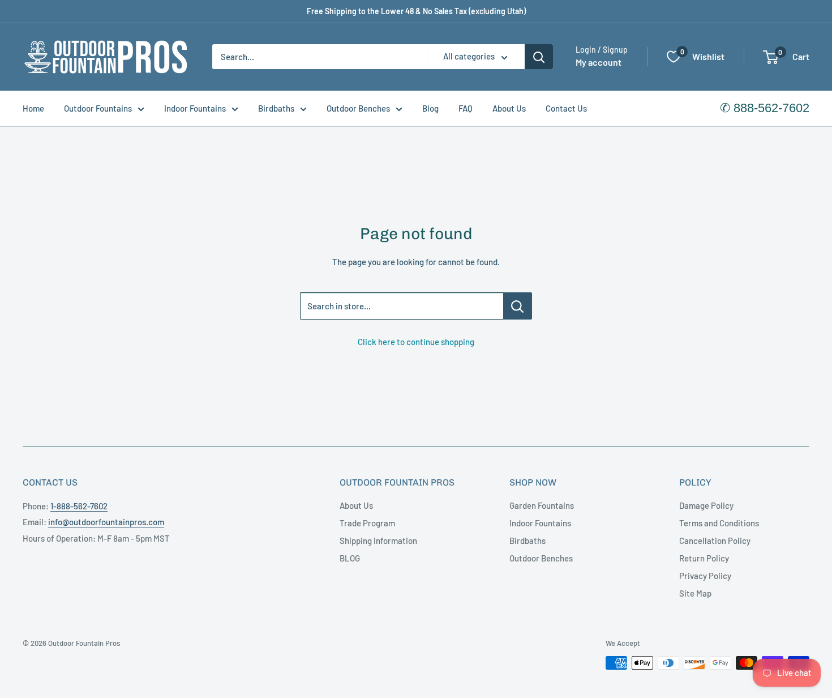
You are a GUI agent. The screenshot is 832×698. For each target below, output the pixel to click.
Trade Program (367, 523)
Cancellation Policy (714, 540)
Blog (430, 108)
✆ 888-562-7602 (764, 108)
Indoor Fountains (195, 108)
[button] (770, 57)
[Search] (539, 56)
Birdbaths (276, 108)
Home (33, 108)
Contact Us (566, 108)
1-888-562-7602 (79, 506)
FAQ (465, 108)
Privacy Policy (705, 576)
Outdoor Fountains (98, 108)
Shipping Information (378, 540)
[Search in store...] (517, 306)
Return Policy (704, 558)
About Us (509, 108)
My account (598, 62)
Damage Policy (706, 505)
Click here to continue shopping (416, 342)
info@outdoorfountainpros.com (106, 522)
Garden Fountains (541, 505)
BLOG (350, 558)
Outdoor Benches (358, 108)
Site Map (695, 593)
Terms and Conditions (719, 523)
